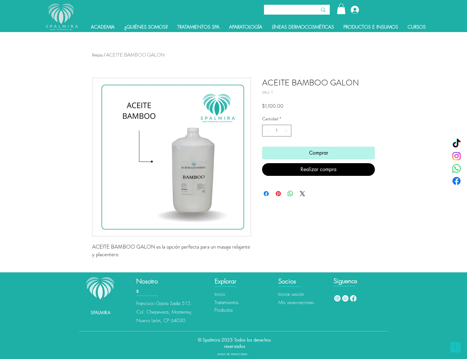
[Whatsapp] (345, 298)
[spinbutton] (276, 130)
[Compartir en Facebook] (266, 193)
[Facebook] (456, 181)
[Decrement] (267, 130)
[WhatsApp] (456, 168)
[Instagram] (456, 156)
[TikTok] (456, 143)
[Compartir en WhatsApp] (290, 193)
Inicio (97, 54)
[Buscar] (323, 10)
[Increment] (286, 130)
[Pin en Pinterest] (278, 193)
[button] (341, 8)
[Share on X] (302, 193)
